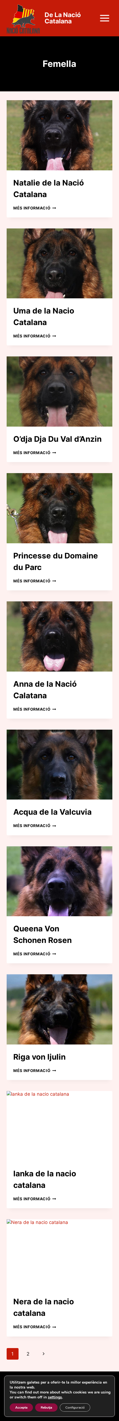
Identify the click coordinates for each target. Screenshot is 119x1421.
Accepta (21, 1407)
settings (55, 1397)
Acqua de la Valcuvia (52, 812)
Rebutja (46, 1407)
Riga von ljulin (39, 1057)
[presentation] (59, 135)
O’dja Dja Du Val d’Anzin (57, 439)
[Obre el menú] (104, 18)
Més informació (34, 208)
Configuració (75, 1407)
